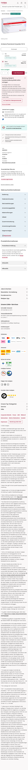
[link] (3, 373)
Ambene (4, 158)
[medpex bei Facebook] (2, 384)
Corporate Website (6, 415)
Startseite (3, 10)
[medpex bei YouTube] (8, 384)
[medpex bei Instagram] (5, 384)
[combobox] (14, 6)
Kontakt (23, 418)
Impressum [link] (4, 422)
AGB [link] (18, 415)
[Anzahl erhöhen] (7, 73)
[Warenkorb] (21, 3)
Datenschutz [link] (4, 418)
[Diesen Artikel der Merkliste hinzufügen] (26, 73)
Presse (14, 415)
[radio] (3, 54)
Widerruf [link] (23, 415)
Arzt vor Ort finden (6, 104)
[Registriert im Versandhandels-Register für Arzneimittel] (9, 364)
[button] (12, 100)
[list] (14, 25)
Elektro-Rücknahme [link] (14, 418)
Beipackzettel (7, 235)
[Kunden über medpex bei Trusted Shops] (9, 396)
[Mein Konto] (18, 3)
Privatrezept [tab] (14, 49)
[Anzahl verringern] (2, 73)
